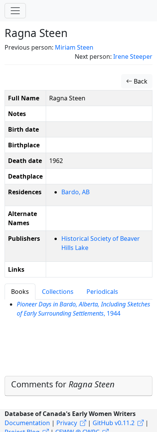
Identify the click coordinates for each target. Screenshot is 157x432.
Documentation (27, 423)
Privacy (66, 423)
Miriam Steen (74, 47)
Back (139, 81)
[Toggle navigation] (15, 10)
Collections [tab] (58, 291)
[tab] (78, 386)
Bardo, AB (75, 192)
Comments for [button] (63, 384)
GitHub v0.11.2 (114, 423)
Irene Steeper (132, 56)
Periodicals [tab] (102, 291)
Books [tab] (20, 291)
